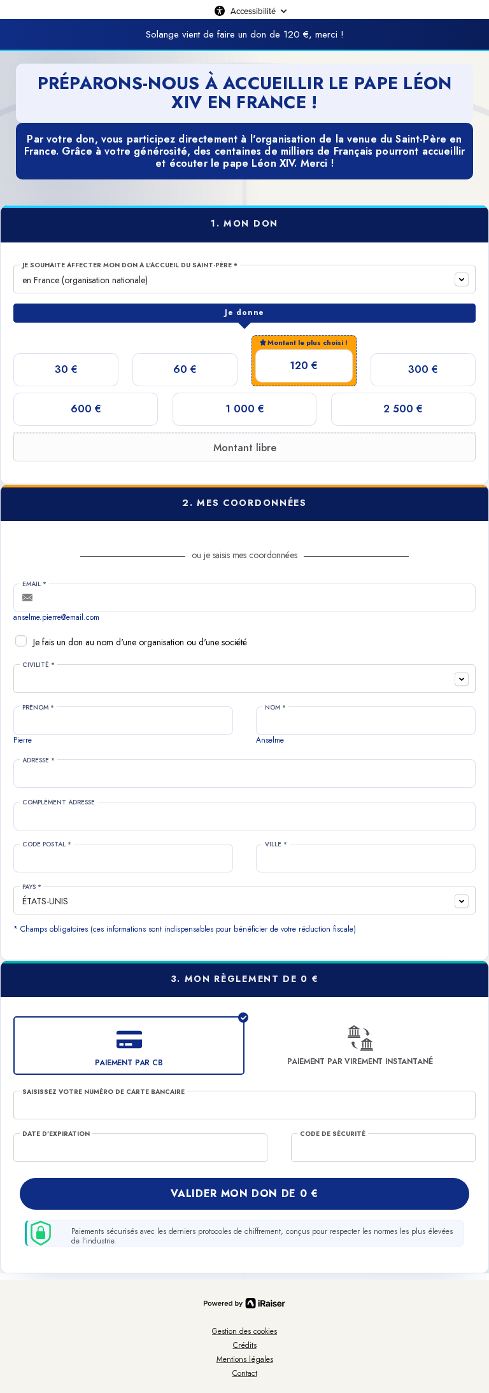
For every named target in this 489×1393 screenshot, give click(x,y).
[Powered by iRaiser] (244, 1303)
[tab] (244, 313)
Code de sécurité (332, 1134)
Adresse (38, 760)
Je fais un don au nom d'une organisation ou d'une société (140, 642)
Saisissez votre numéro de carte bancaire (103, 1092)
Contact (244, 1373)
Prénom (38, 707)
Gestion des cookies (244, 1331)
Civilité (38, 665)
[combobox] (244, 279)
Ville (276, 844)
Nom (275, 707)
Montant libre (244, 447)
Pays (31, 887)
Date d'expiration (56, 1134)
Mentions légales (244, 1359)
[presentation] (244, 313)
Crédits (245, 1345)
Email (34, 584)
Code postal (46, 844)
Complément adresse (58, 802)
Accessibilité (253, 11)
